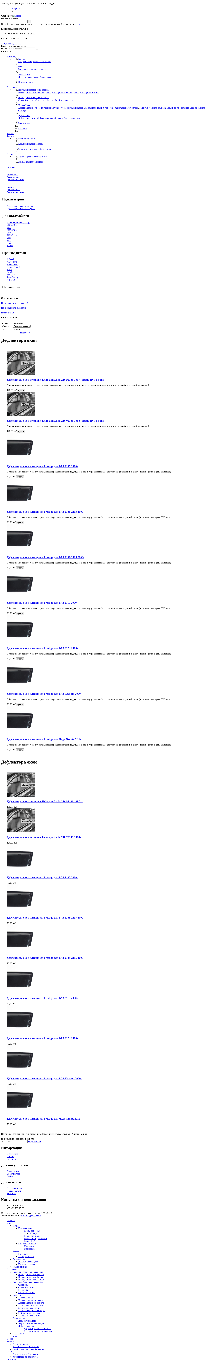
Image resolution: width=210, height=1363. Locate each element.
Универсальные (38, 69)
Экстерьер (12, 87)
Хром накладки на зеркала (74, 108)
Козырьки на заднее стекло (26, 1346)
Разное (10, 154)
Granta (10, 243)
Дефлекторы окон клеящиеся (21, 208)
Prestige (10, 272)
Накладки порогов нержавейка (28, 1272)
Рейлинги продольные (178, 108)
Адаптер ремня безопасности (27, 1354)
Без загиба (52, 100)
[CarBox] (16, 16)
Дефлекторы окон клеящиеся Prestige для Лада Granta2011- (44, 739)
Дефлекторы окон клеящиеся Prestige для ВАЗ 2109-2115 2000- (45, 557)
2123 (9, 240)
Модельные (24, 69)
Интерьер (11, 56)
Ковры (16, 1225)
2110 (9, 238)
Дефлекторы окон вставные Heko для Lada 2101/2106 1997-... (45, 801)
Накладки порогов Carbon (86, 92)
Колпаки (17, 1336)
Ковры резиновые (32, 1236)
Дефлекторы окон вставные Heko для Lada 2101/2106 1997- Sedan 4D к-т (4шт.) (56, 379)
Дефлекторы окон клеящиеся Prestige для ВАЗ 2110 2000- (42, 602)
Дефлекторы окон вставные (20, 206)
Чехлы (16, 1251)
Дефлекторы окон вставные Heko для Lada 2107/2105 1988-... (45, 837)
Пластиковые (30, 1246)
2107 (9, 227)
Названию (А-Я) (9, 312)
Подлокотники (20, 1267)
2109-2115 (12, 235)
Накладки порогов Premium (59, 92)
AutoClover (12, 264)
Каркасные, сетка (48, 77)
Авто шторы (19, 1259)
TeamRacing (12, 277)
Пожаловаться (14, 1191)
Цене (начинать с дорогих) (14, 308)
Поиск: (4, 48)
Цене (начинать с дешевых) (14, 303)
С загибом (23, 100)
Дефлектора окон (72, 118)
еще (79, 24)
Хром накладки (25, 108)
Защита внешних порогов (100, 108)
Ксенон (10, 133)
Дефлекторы (19, 1318)
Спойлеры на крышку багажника (29, 1349)
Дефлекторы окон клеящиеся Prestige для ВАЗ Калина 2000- (44, 693)
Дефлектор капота (27, 118)
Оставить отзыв (14, 1188)
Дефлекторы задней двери (50, 118)
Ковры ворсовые (32, 1231)
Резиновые (29, 1249)
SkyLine (11, 274)
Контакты (11, 167)
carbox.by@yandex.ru (31, 1215)
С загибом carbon (37, 100)
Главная (11, 1220)
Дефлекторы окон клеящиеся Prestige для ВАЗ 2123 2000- (42, 648)
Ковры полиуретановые (35, 1238)
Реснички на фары (22, 1344)
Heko (9, 269)
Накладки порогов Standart (31, 92)
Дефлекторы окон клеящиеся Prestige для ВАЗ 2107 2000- (42, 466)
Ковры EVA (30, 1241)
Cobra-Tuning (13, 267)
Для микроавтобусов (28, 77)
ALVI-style (12, 262)
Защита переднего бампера (152, 108)
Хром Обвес (19, 1295)
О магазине (12, 1154)
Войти (10, 1176)
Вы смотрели (13, 8)
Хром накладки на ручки (47, 108)
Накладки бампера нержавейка (28, 1282)
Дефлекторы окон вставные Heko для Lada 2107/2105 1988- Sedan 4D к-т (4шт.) (56, 420)
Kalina (10, 245)
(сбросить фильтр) (18, 222)
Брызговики (18, 1333)
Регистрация (13, 1171)
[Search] (37, 49)
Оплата (10, 1156)
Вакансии (11, 1159)
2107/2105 (12, 230)
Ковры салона (25, 61)
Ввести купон (13, 1174)
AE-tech (10, 259)
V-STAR (11, 280)
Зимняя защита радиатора (25, 1357)
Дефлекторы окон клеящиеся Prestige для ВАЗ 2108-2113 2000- (45, 511)
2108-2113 (12, 232)
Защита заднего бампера (126, 108)
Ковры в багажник (42, 61)
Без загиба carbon (66, 100)
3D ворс (34, 1233)
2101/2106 (12, 225)
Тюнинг (11, 136)
